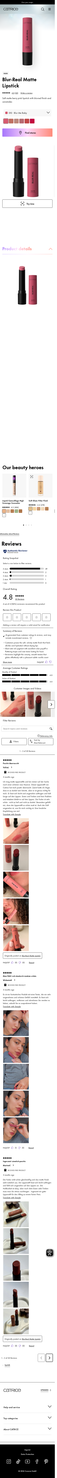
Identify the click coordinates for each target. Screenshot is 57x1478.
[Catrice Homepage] (11, 9)
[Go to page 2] (26, 525)
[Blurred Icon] (32, 121)
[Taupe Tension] (11, 121)
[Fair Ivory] (8, 511)
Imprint (27, 1449)
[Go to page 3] (28, 525)
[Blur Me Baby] (6, 121)
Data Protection (27, 1454)
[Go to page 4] (31, 525)
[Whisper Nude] (16, 121)
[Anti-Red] (16, 511)
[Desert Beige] (12, 511)
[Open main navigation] (49, 9)
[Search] (42, 9)
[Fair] (42, 509)
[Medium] (38, 509)
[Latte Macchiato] (20, 511)
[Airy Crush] (27, 121)
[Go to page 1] (23, 525)
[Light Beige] (4, 511)
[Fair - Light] (34, 509)
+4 (30, 513)
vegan (6, 73)
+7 (4, 515)
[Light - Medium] (30, 509)
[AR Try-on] (32, 477)
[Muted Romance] (21, 121)
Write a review (26, 92)
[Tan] (47, 509)
